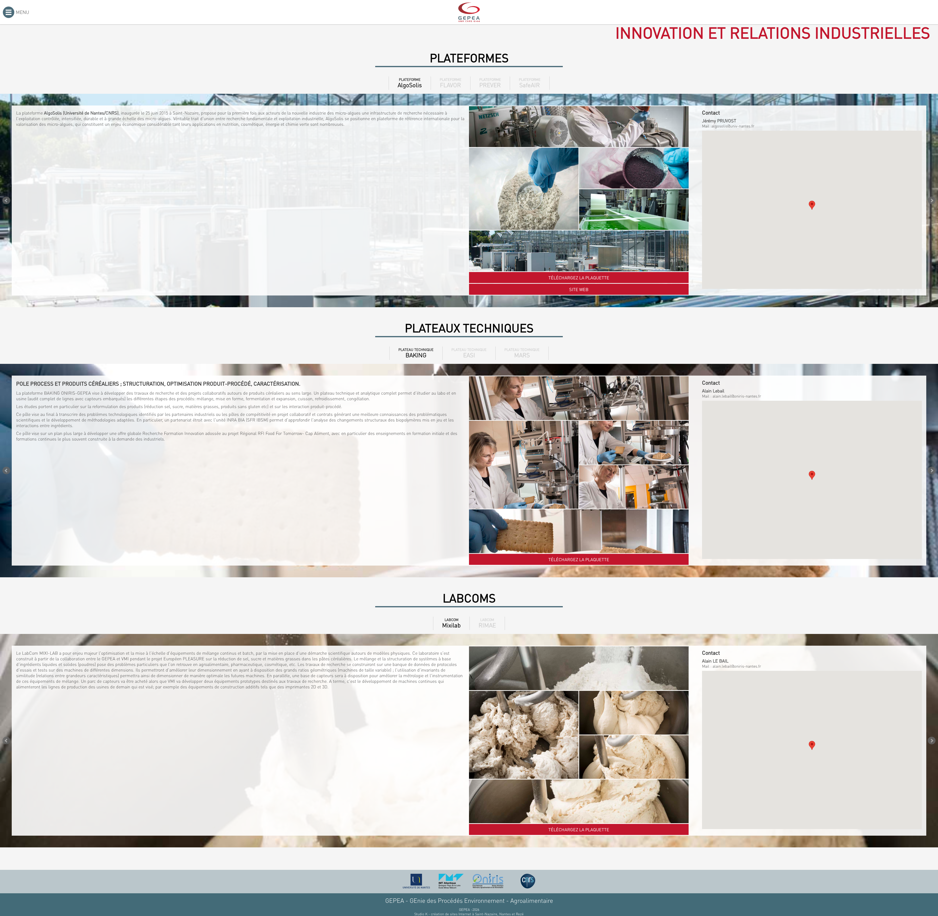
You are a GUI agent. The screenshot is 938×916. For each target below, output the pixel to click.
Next (932, 200)
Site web (578, 289)
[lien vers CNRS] (528, 881)
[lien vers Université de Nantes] (416, 881)
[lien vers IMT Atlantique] (451, 881)
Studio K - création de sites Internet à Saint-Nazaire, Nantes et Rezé (469, 914)
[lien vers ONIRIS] (488, 881)
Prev (6, 200)
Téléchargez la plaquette (578, 277)
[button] (812, 205)
